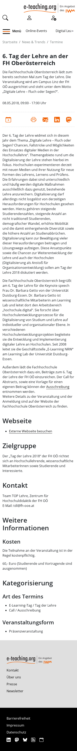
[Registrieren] (53, 17)
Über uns (14, 677)
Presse (12, 684)
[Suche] (5, 17)
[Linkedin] (9, 739)
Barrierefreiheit (18, 718)
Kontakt (13, 670)
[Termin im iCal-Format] (8, 119)
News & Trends (33, 42)
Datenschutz (16, 732)
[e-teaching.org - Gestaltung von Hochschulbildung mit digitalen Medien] (49, 6)
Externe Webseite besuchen (30, 431)
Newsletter (15, 691)
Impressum (15, 725)
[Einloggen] (29, 17)
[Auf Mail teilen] (45, 119)
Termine (56, 42)
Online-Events (36, 31)
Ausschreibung (57, 386)
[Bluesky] (25, 739)
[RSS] (33, 739)
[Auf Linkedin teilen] (57, 119)
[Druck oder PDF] (33, 119)
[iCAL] (41, 739)
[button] (7, 32)
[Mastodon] (17, 739)
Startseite (9, 42)
